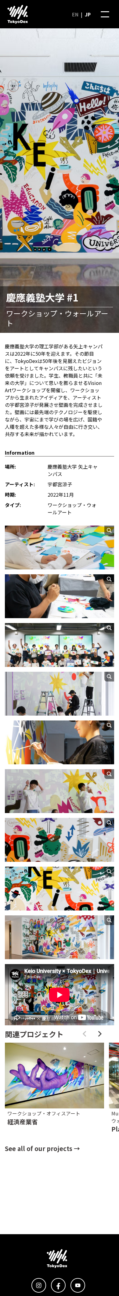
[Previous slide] (85, 1034)
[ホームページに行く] (17, 14)
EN (75, 14)
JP (88, 14)
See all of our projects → (42, 1148)
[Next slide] (99, 1034)
